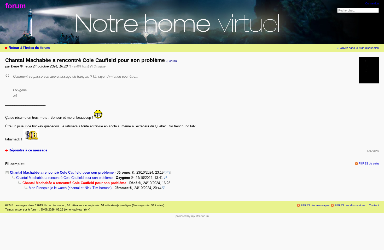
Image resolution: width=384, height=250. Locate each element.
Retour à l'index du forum (29, 48)
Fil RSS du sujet (369, 163)
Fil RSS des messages (315, 205)
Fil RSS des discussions (350, 205)
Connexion (372, 3)
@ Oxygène (98, 66)
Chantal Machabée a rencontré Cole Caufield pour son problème (62, 172)
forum (15, 6)
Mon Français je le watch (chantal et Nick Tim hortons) (70, 188)
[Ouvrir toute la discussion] (169, 172)
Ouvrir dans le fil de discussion (359, 47)
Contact (374, 205)
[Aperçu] (166, 172)
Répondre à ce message (28, 150)
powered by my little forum (192, 216)
